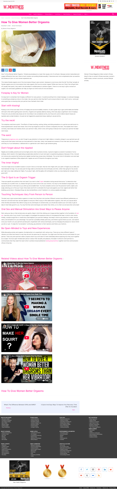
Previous (8, 407)
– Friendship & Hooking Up (65, 421)
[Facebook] (98, 1)
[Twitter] (100, 1)
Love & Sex (57, 14)
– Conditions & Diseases (6, 420)
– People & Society (64, 449)
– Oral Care (3, 438)
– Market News (33, 436)
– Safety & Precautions (6, 449)
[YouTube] (109, 1)
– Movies (61, 435)
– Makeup (3, 436)
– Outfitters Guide (5, 446)
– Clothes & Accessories (6, 432)
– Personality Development (65, 450)
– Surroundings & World (65, 454)
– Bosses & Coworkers (35, 445)
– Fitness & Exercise (34, 420)
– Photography (4, 447)
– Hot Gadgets (33, 434)
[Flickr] (113, 1)
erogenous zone (13, 139)
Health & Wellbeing (37, 14)
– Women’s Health (5, 424)
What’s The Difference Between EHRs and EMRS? (20, 404)
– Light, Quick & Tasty (93, 423)
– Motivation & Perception (65, 447)
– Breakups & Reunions (65, 418)
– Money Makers (34, 439)
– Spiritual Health (4, 425)
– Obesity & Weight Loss (35, 423)
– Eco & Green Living (64, 446)
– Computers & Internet (35, 432)
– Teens (32, 456)
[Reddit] (107, 1)
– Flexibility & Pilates (34, 421)
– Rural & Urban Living (64, 452)
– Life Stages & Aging (5, 421)
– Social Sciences (63, 453)
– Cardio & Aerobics (34, 418)
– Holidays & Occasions (94, 421)
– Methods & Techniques (35, 438)
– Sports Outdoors (5, 452)
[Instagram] (102, 1)
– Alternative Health (5, 418)
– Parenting (32, 452)
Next (73, 410)
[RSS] (99, 475)
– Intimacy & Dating (64, 420)
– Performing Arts (63, 438)
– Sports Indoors (4, 450)
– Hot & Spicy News (64, 432)
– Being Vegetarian (93, 418)
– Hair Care (3, 435)
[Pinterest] (11, 70)
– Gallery (91, 431)
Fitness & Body (48, 14)
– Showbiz (62, 439)
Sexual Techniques (17, 25)
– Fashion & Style (5, 434)
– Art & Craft (62, 445)
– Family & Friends (34, 447)
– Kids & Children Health (35, 449)
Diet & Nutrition (66, 14)
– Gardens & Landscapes (94, 432)
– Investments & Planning (35, 435)
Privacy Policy (112, 487)
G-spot (41, 181)
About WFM (86, 487)
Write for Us (105, 487)
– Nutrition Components (94, 424)
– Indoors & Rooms (93, 435)
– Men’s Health (4, 423)
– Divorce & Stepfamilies (35, 446)
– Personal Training (34, 424)
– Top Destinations (5, 453)
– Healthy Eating (92, 420)
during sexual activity (52, 241)
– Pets (31, 453)
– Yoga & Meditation (5, 427)
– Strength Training (34, 427)
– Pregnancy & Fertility (35, 454)
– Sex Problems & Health (65, 424)
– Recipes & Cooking (93, 425)
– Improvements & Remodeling (95, 434)
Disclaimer (99, 487)
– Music (61, 436)
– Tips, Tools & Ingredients (94, 427)
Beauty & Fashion (77, 14)
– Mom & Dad (33, 450)
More (86, 14)
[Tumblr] (111, 1)
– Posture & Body (34, 425)
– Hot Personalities (64, 434)
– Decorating (91, 430)
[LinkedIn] (105, 1)
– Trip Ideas (3, 454)
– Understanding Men (64, 427)
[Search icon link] (113, 14)
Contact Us (92, 487)
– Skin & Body (4, 439)
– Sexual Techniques (64, 425)
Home (30, 14)
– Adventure (3, 445)
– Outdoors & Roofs (93, 436)
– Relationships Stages (64, 423)
